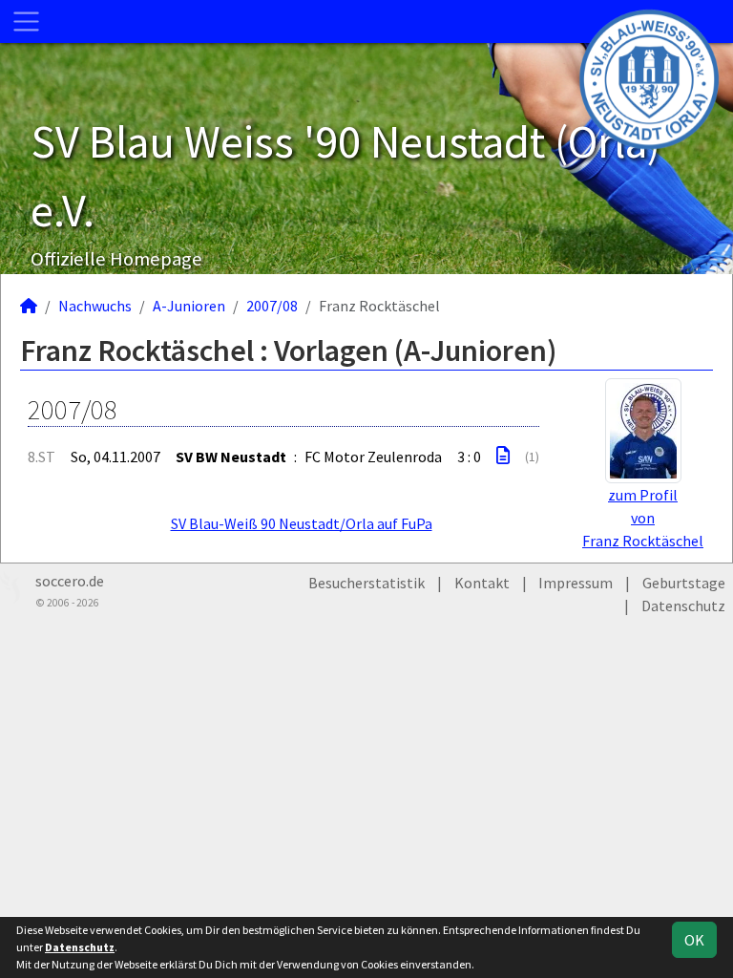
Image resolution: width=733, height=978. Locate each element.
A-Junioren (189, 305)
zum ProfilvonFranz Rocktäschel (642, 517)
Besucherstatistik (366, 582)
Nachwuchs (95, 305)
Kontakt (482, 582)
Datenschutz (683, 605)
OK (694, 939)
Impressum (575, 582)
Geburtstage (683, 582)
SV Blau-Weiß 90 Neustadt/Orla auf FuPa (301, 523)
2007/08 (272, 305)
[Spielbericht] (503, 455)
